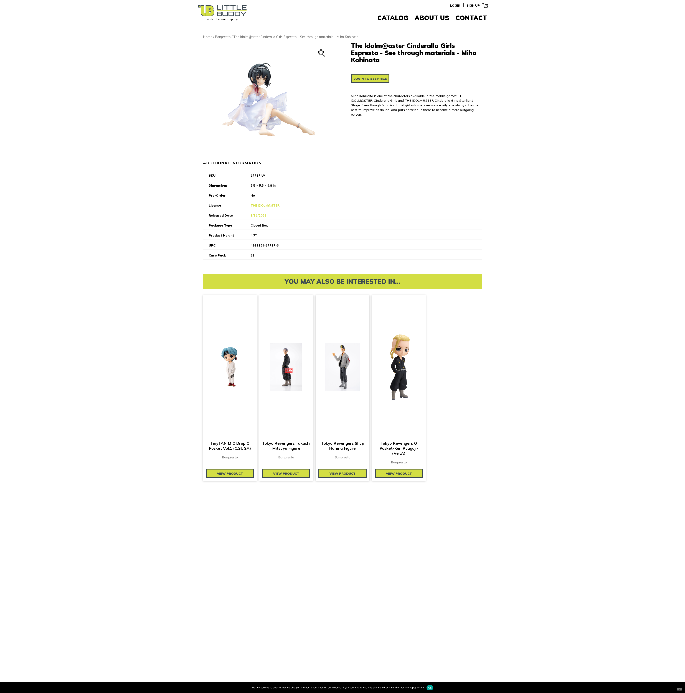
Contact (471, 18)
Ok (430, 687)
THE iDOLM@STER (265, 205)
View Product (230, 473)
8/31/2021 (259, 215)
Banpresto (223, 37)
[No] (679, 689)
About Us (432, 18)
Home (207, 37)
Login (455, 5)
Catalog (392, 18)
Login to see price (370, 79)
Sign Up (473, 5)
